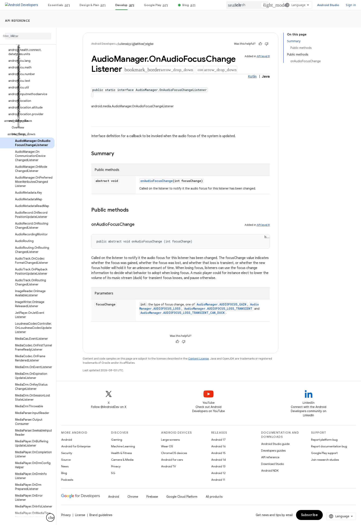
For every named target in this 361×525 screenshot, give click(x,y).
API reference (17, 21)
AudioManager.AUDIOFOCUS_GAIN (221, 304)
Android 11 (218, 480)
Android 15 (218, 453)
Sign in (351, 5)
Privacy (116, 466)
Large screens (170, 440)
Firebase (152, 496)
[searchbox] (28, 36)
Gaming (116, 440)
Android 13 (218, 466)
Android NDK (269, 470)
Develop (121, 5)
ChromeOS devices (174, 453)
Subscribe (309, 515)
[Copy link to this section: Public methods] (134, 210)
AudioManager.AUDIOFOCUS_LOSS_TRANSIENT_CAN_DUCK (182, 313)
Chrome (132, 496)
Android (66, 440)
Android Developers (103, 43)
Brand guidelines (100, 515)
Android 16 (218, 446)
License (80, 515)
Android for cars (172, 460)
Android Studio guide (275, 444)
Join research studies (325, 460)
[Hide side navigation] (50, 517)
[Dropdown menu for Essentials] (69, 5)
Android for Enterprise (75, 446)
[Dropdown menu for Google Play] (167, 5)
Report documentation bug (329, 446)
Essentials (55, 5)
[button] (27, 52)
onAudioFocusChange (156, 181)
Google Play (152, 5)
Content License (198, 358)
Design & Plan (89, 5)
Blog (185, 5)
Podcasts (67, 480)
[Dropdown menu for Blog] (194, 5)
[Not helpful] (266, 44)
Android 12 (218, 473)
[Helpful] (260, 44)
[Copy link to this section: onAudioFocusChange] (140, 224)
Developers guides (273, 450)
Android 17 (218, 440)
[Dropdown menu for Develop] (133, 5)
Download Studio (272, 464)
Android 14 (218, 460)
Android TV (168, 466)
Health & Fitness (121, 453)
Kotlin (252, 76)
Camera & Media (122, 460)
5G (113, 473)
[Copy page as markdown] (199, 69)
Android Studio (328, 5)
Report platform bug (324, 440)
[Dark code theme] (266, 236)
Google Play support (324, 453)
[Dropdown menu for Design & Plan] (104, 5)
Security (66, 453)
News (65, 466)
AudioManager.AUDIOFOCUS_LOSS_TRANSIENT (218, 308)
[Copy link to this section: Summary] (119, 153)
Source (66, 460)
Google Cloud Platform (181, 496)
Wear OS (167, 446)
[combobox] (247, 5)
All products (214, 496)
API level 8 (263, 56)
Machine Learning (123, 446)
